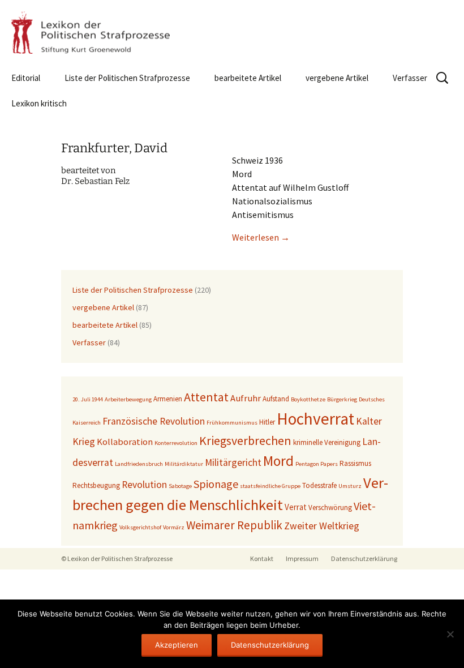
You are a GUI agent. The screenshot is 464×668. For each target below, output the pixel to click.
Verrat (296, 507)
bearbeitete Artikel (247, 77)
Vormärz (173, 527)
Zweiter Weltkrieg (321, 526)
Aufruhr (245, 398)
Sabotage (180, 486)
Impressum (302, 558)
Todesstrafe (319, 485)
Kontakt (261, 558)
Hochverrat (315, 418)
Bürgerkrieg (342, 399)
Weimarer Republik (234, 525)
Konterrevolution (175, 443)
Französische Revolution (153, 421)
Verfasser (410, 77)
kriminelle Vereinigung (326, 442)
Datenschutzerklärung (364, 558)
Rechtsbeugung (96, 485)
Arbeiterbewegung (128, 399)
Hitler (267, 422)
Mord (278, 461)
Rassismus (355, 463)
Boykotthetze (308, 399)
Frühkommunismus (232, 422)
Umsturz (350, 486)
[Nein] (450, 634)
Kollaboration (125, 442)
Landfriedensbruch (139, 464)
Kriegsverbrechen (245, 440)
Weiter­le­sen (261, 237)
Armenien (167, 399)
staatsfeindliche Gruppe (270, 486)
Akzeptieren (176, 644)
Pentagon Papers (316, 464)
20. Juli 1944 (87, 399)
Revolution (144, 484)
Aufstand (276, 399)
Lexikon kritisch (39, 103)
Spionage (216, 484)
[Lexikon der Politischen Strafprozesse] (232, 32)
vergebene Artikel (337, 77)
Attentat (206, 397)
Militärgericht (233, 462)
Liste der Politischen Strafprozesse (127, 77)
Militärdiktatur (184, 464)
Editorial (25, 77)
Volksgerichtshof (140, 527)
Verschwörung (330, 507)
